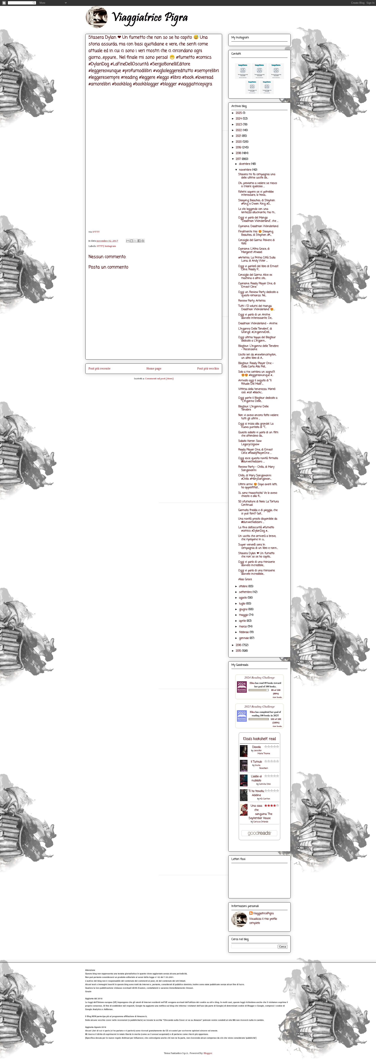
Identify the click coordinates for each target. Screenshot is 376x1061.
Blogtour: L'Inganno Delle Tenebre (253, 408)
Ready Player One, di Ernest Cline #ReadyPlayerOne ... (255, 451)
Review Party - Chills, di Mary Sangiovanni (256, 468)
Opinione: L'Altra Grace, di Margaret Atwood (253, 250)
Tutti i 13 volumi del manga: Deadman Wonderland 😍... (256, 308)
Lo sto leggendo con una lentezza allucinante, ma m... (257, 211)
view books (277, 697)
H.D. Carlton (265, 798)
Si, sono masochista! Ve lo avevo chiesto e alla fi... (257, 494)
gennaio (244, 638)
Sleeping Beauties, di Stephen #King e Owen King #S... (256, 202)
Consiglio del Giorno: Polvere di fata (256, 242)
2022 (239, 130)
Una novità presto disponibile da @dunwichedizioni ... (257, 520)
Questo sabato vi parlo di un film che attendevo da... (258, 434)
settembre (246, 592)
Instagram (110, 246)
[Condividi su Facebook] (139, 241)
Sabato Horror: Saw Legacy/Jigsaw (249, 443)
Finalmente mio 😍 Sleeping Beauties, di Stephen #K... (255, 233)
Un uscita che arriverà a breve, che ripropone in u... (257, 538)
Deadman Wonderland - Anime (257, 324)
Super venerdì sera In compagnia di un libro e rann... (258, 546)
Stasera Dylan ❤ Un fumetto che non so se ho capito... (256, 555)
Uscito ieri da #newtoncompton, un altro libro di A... (257, 356)
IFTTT (95, 232)
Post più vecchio (208, 368)
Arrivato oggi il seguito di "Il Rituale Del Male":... (254, 382)
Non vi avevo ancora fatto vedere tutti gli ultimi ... (258, 417)
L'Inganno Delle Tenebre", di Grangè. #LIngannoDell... (255, 330)
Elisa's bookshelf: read (259, 739)
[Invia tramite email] (128, 241)
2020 (239, 142)
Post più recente (99, 368)
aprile (243, 621)
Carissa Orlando (260, 821)
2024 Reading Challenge (259, 677)
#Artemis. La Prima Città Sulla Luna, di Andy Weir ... (256, 259)
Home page (153, 368)
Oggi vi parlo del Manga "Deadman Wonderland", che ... (258, 219)
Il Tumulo (256, 762)
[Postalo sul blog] (132, 241)
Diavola (256, 747)
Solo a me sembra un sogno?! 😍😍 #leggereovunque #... (256, 373)
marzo (243, 627)
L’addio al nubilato (256, 779)
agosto (243, 598)
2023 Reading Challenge (259, 706)
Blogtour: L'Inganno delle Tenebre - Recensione (258, 348)
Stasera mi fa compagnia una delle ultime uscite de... (256, 176)
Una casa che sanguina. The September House (260, 812)
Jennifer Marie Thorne (262, 752)
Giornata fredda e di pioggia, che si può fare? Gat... (257, 512)
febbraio (244, 632)
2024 (239, 119)
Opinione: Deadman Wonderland (258, 226)
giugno (243, 609)
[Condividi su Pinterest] (143, 241)
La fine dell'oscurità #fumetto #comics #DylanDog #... (256, 529)
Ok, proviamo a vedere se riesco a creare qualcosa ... (257, 185)
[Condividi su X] (135, 241)
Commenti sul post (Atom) (159, 378)
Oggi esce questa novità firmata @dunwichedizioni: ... (258, 460)
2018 (239, 153)
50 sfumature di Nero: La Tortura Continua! (258, 503)
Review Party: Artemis (252, 301)
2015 (239, 651)
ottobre (243, 586)
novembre (245, 170)
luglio (242, 604)
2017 (239, 159)
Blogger (207, 1053)
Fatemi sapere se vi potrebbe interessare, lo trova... (256, 193)
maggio (244, 615)
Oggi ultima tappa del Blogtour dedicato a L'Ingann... (257, 339)
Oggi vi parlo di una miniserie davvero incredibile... (256, 563)
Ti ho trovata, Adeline (256, 793)
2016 (239, 645)
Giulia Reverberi (261, 767)
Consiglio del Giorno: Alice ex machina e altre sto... (255, 276)
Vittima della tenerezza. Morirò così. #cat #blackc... (256, 391)
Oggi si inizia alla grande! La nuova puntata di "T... (255, 425)
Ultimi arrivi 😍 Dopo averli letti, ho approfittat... (257, 486)
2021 (239, 136)
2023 (239, 125)
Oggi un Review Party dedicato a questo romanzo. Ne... (258, 294)
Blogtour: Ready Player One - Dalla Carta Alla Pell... (256, 365)
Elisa (252, 683)
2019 (239, 148)
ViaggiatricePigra (263, 913)
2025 (239, 113)
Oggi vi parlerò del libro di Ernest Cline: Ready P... (258, 268)
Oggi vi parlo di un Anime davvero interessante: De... (255, 316)
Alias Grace (245, 579)
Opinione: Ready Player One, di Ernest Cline (257, 285)
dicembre (245, 164)
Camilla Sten (265, 784)
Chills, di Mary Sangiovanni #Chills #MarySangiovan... (254, 477)
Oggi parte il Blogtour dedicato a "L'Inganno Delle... (257, 399)
